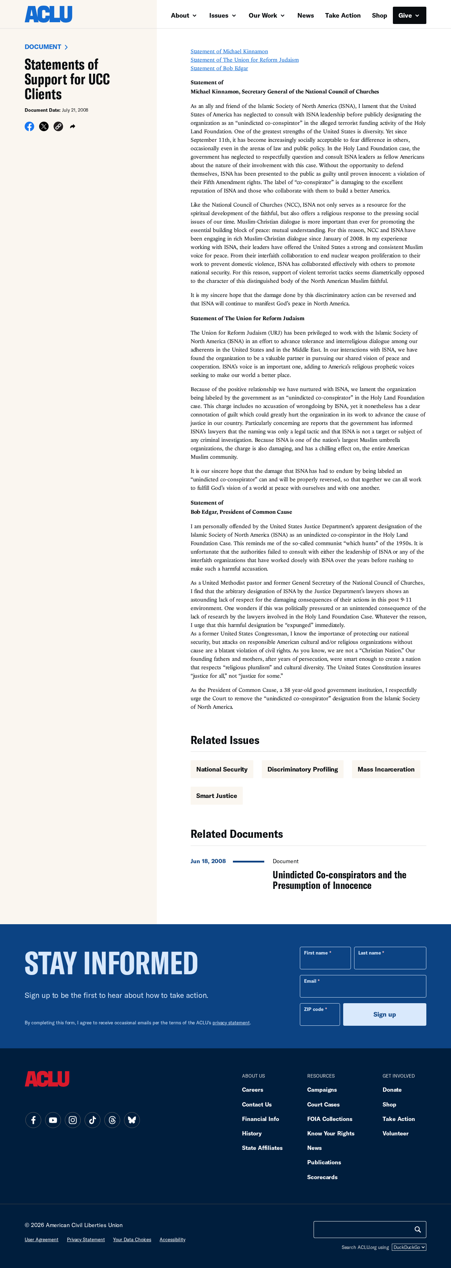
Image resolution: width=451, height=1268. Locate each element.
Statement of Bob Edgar (219, 68)
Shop (379, 15)
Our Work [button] (264, 15)
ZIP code (313, 1009)
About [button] (181, 15)
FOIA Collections (329, 1118)
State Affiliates (262, 1147)
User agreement (41, 1239)
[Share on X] (44, 129)
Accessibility (172, 1239)
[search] (417, 1229)
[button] (58, 127)
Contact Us (257, 1104)
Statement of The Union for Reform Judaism (245, 59)
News (305, 15)
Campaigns (322, 1089)
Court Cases (323, 1104)
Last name (369, 953)
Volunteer (396, 1133)
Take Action (343, 15)
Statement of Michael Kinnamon (229, 51)
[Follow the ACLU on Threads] (112, 1119)
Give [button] (406, 15)
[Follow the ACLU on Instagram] (72, 1119)
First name (316, 953)
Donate (392, 1089)
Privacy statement (86, 1239)
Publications (324, 1162)
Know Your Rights (330, 1133)
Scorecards (322, 1176)
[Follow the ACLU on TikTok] (92, 1119)
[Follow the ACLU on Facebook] (33, 1119)
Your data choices (132, 1239)
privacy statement (231, 1022)
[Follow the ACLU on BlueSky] (131, 1119)
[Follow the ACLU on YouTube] (52, 1119)
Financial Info (260, 1118)
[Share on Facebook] (29, 129)
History (251, 1133)
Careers (252, 1089)
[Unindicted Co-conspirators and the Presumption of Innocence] (308, 872)
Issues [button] (219, 15)
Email (310, 981)
